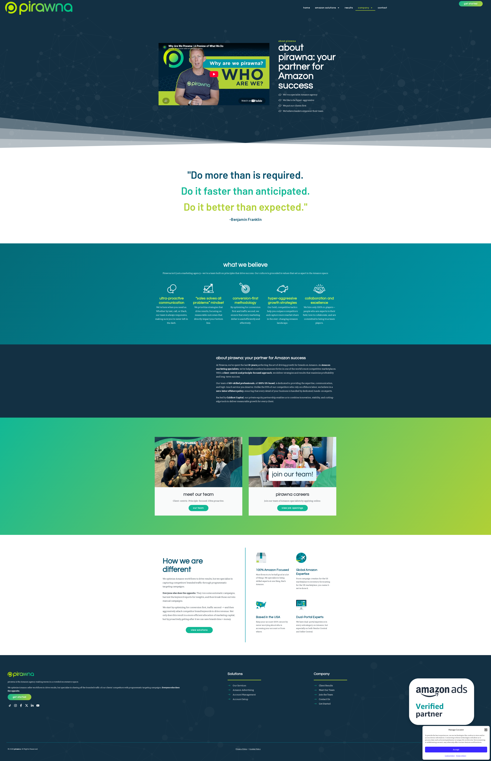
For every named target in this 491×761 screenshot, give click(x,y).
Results (349, 8)
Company (363, 8)
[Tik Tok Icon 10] (10, 705)
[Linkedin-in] (32, 705)
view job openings (292, 508)
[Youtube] (38, 705)
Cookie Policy (450, 756)
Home (306, 8)
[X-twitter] (26, 705)
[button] (486, 730)
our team (198, 508)
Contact (382, 8)
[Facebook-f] (21, 705)
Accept (456, 749)
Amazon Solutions (325, 8)
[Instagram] (15, 705)
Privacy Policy (461, 756)
